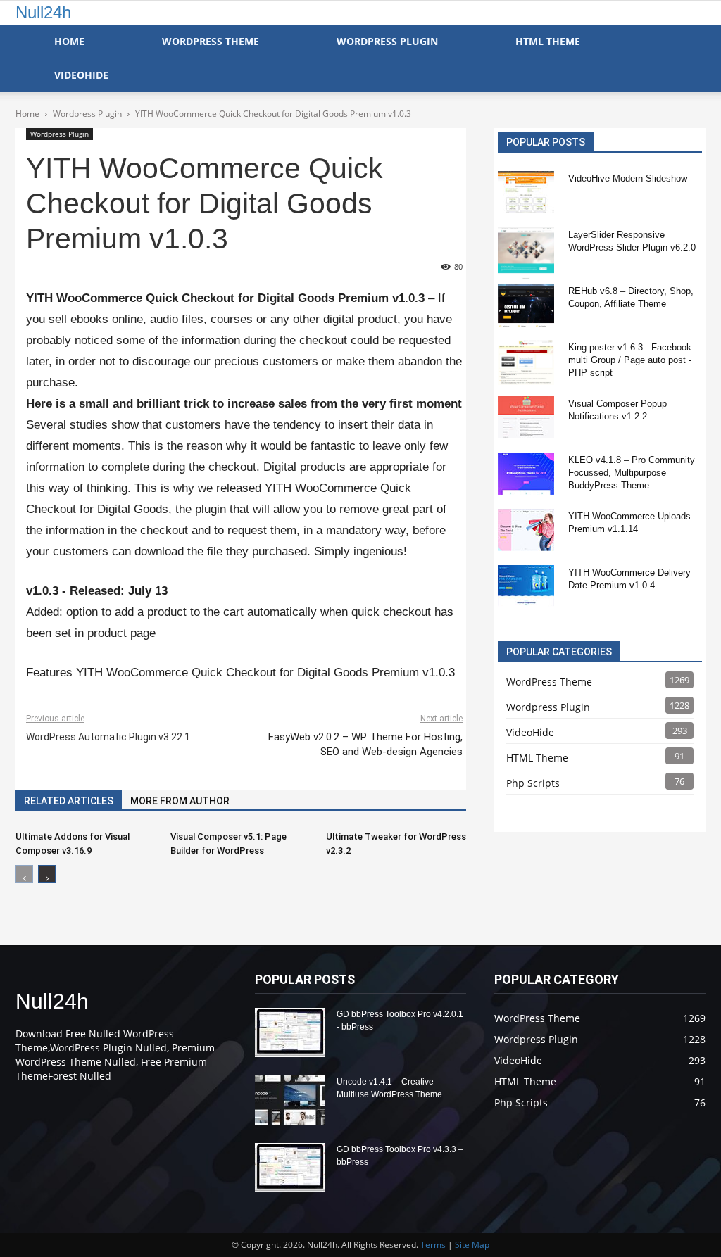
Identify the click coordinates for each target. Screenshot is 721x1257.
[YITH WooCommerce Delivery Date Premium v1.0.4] (526, 586)
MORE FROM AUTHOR (180, 801)
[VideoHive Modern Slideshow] (526, 192)
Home (69, 41)
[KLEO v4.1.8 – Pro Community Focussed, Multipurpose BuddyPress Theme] (526, 474)
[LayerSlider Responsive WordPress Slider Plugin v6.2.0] (526, 253)
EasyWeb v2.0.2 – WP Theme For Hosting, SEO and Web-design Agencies (365, 744)
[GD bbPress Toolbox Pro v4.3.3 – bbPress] (290, 1167)
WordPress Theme (210, 41)
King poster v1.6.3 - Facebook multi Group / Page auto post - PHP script (629, 360)
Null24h (43, 12)
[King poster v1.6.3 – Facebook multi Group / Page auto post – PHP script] (526, 362)
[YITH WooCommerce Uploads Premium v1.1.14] (526, 530)
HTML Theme (547, 41)
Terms (433, 1245)
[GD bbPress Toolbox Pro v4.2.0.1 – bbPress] (290, 1032)
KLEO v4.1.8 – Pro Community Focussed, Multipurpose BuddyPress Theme (631, 473)
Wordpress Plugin (59, 134)
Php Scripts (533, 783)
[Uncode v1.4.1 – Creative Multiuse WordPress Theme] (290, 1100)
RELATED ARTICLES (68, 801)
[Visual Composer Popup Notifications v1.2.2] (526, 417)
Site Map (472, 1245)
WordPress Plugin (387, 41)
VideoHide (81, 75)
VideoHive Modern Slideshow (627, 178)
